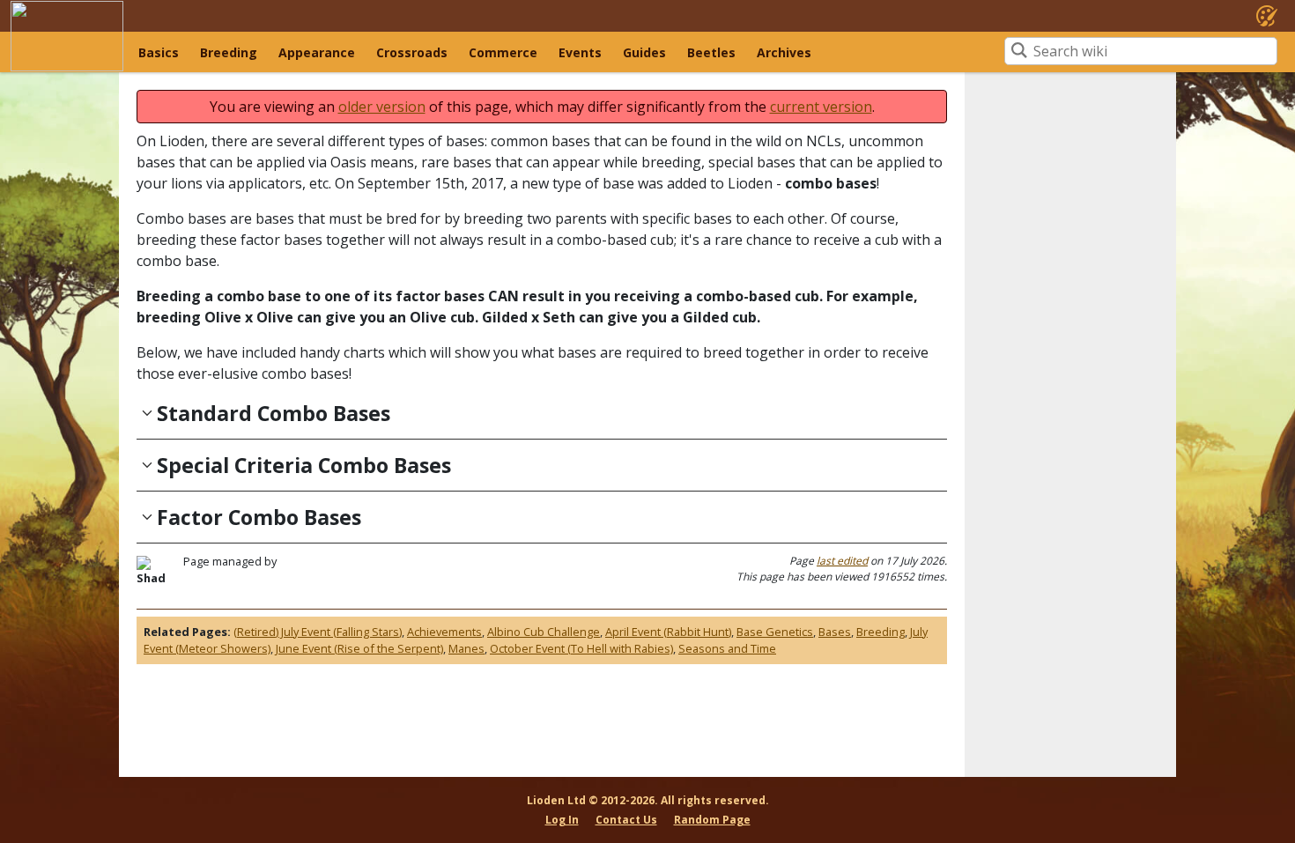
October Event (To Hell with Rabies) (581, 648)
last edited (842, 560)
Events (580, 52)
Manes (466, 648)
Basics (158, 52)
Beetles (711, 52)
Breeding (228, 52)
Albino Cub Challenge (543, 632)
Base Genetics (774, 632)
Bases (834, 632)
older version (382, 106)
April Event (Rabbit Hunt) (668, 632)
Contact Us (626, 819)
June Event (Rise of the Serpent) (359, 648)
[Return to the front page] (67, 36)
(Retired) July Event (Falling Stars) (317, 632)
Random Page (712, 819)
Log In (562, 819)
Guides (644, 52)
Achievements (444, 632)
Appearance (316, 52)
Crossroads (412, 52)
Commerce (503, 52)
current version (821, 106)
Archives (784, 52)
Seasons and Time (727, 648)
